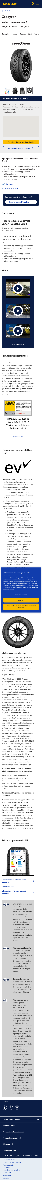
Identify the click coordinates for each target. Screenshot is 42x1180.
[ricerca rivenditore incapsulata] (33, 4)
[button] (37, 4)
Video (15, 34)
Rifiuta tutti (21, 600)
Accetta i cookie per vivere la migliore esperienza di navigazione (21, 606)
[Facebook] (5, 1107)
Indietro (8, 11)
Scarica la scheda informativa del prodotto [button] (14, 881)
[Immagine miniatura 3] (22, 90)
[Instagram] (17, 1107)
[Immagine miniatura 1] (8, 90)
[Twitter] (11, 1107)
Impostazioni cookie (21, 594)
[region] (21, 590)
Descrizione (6, 34)
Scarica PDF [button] (6, 887)
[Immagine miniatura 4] (29, 90)
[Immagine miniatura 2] (15, 90)
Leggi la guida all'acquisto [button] (19, 202)
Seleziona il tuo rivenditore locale (21, 142)
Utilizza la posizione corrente (19, 148)
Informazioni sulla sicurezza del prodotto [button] (14, 892)
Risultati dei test (26, 34)
